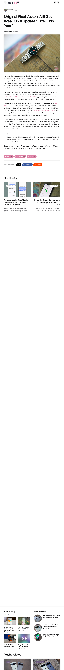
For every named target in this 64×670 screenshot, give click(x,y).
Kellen (11, 9)
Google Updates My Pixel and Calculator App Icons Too (23, 646)
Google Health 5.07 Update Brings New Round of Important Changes (9, 629)
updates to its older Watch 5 (14, 97)
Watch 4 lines (32, 97)
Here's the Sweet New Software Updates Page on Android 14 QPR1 (47, 202)
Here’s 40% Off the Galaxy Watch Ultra (9, 645)
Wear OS (32, 156)
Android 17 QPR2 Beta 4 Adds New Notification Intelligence (50, 626)
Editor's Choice (40, 662)
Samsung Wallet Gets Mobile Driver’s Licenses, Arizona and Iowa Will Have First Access (16, 202)
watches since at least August (45, 110)
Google (9, 156)
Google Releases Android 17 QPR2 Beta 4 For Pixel (51, 635)
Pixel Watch (21, 156)
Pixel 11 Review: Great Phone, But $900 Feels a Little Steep (24, 628)
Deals (8, 662)
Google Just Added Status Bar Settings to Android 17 (51, 616)
